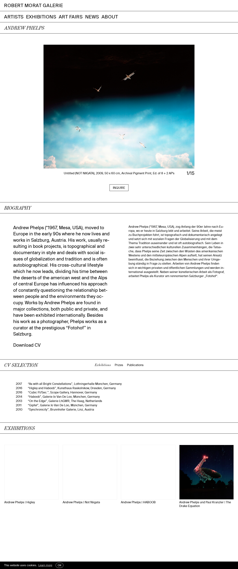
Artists (14, 17)
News (92, 17)
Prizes (119, 365)
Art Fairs (71, 17)
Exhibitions (41, 17)
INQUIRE (119, 188)
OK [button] (59, 565)
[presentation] (61, 110)
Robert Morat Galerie (33, 5)
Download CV (27, 345)
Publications (135, 365)
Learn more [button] (45, 565)
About (110, 17)
